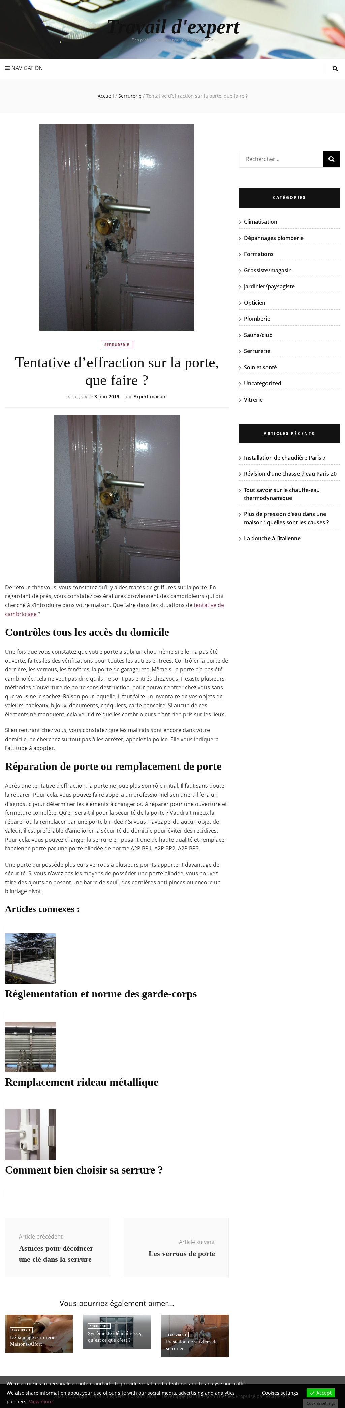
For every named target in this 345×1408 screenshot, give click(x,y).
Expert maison (150, 396)
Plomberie (257, 318)
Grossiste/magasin (268, 270)
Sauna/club (258, 335)
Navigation (27, 68)
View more (41, 1401)
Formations (259, 254)
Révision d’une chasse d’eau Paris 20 (290, 473)
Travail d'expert (172, 26)
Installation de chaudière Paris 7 (285, 457)
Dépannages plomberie (274, 238)
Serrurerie (116, 344)
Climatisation (260, 221)
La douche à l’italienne (272, 538)
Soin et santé (260, 367)
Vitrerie (253, 399)
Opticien (254, 302)
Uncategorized (262, 383)
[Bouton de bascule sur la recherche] (335, 68)
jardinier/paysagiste (269, 286)
